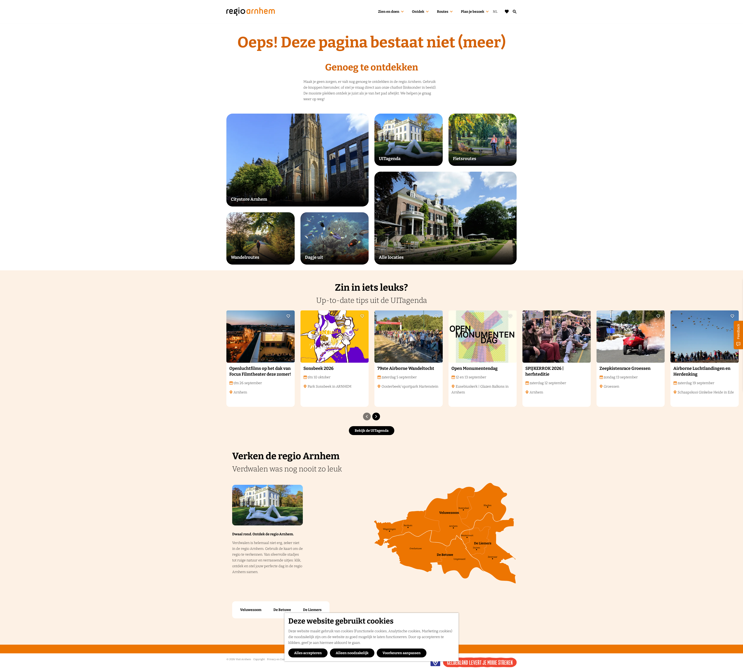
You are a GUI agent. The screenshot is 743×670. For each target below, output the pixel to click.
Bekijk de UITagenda (372, 430)
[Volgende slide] (376, 416)
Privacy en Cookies (278, 659)
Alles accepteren (308, 653)
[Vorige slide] (367, 416)
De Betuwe (282, 610)
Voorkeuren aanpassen (402, 653)
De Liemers (312, 610)
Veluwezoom (250, 610)
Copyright (259, 659)
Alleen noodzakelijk (352, 653)
